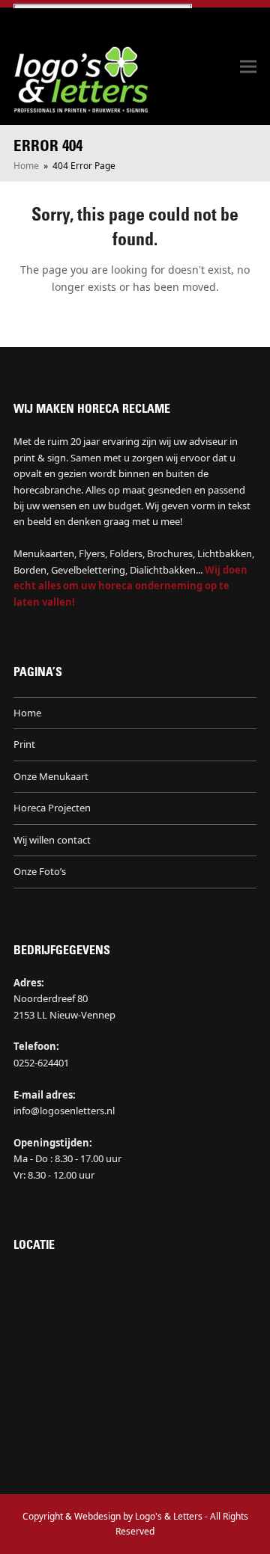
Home (27, 712)
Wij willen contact (52, 840)
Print (24, 744)
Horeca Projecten (52, 807)
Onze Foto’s (40, 871)
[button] (248, 67)
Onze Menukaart (51, 776)
